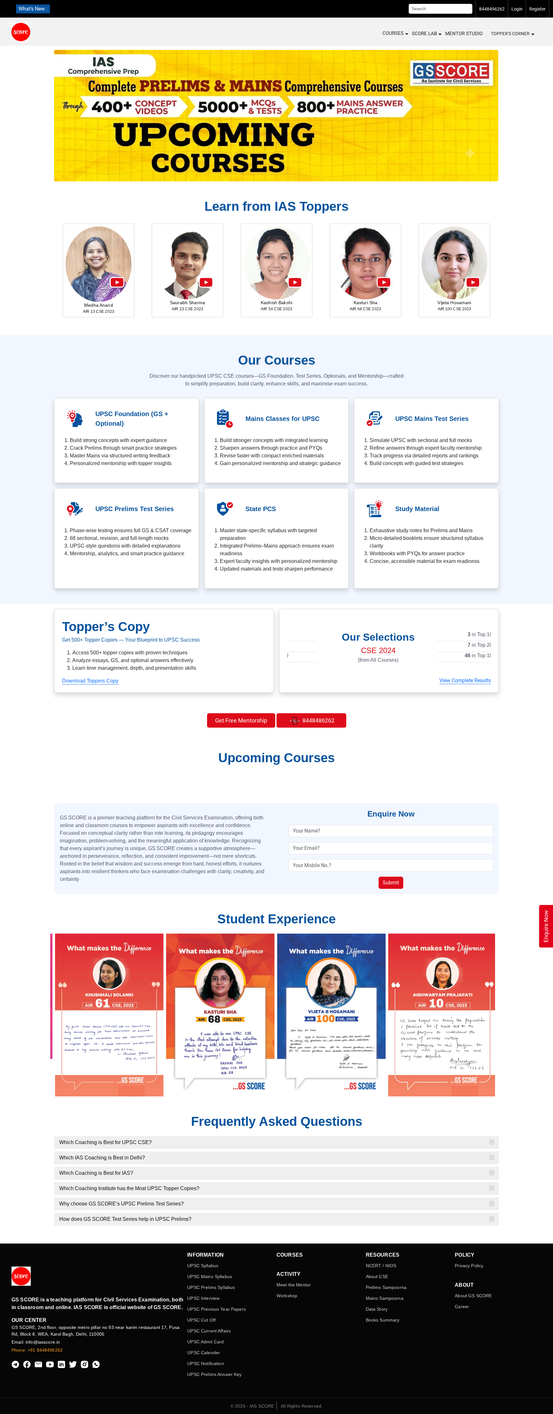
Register (537, 9)
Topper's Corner (510, 33)
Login (517, 9)
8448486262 (317, 720)
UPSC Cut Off (201, 1320)
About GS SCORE (473, 1295)
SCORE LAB (424, 33)
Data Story (377, 1309)
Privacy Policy (469, 1265)
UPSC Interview (203, 1298)
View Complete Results (465, 680)
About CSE (377, 1276)
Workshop (286, 1295)
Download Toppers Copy (90, 680)
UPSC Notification (205, 1363)
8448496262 (492, 9)
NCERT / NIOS (381, 1265)
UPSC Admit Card (205, 1341)
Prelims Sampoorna (386, 1287)
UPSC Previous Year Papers (216, 1309)
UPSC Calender (203, 1352)
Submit (391, 883)
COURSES (393, 33)
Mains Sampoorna (385, 1298)
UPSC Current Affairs (209, 1330)
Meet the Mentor (293, 1284)
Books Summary (383, 1320)
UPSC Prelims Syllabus (211, 1287)
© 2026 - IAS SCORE (252, 1406)
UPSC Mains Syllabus (209, 1276)
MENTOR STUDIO (464, 33)
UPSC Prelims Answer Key (214, 1374)
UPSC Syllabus (202, 1265)
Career (462, 1306)
